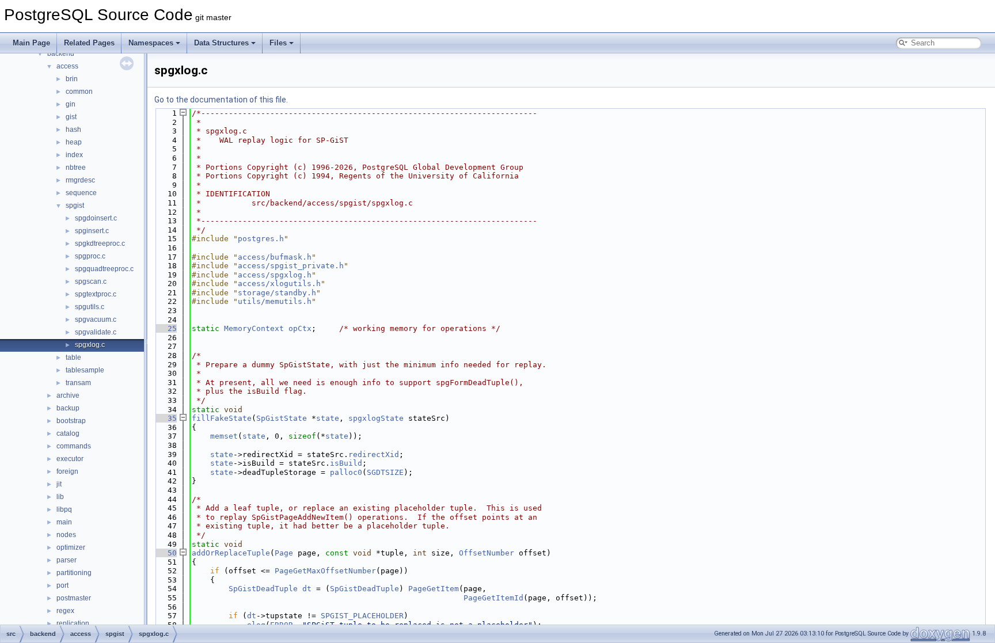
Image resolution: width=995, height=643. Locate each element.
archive (67, 395)
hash (73, 129)
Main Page (31, 43)
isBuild (346, 463)
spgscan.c (91, 281)
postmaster (73, 598)
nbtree (76, 167)
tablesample (85, 370)
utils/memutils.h (275, 301)
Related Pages (89, 43)
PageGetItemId (493, 597)
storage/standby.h (277, 292)
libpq (64, 509)
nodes (66, 535)
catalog (67, 433)
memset (224, 436)
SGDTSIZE (385, 472)
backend (60, 54)
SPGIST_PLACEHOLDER (362, 615)
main (64, 522)
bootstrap (71, 421)
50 (165, 553)
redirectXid (373, 454)
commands (73, 446)
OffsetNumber (486, 553)
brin (72, 79)
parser (66, 560)
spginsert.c (92, 231)
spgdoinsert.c (96, 218)
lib (60, 497)
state (327, 418)
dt (307, 588)
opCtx (300, 328)
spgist (75, 205)
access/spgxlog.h (275, 275)
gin (70, 104)
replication (72, 623)
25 (165, 328)
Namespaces (150, 43)
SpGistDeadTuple (263, 588)
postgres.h (261, 238)
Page (284, 553)
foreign (67, 471)
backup (67, 408)
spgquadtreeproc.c (104, 269)
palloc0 (346, 472)
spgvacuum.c (95, 319)
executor (69, 459)
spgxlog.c (90, 345)
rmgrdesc (80, 180)
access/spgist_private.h (291, 265)
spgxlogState (376, 418)
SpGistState (281, 418)
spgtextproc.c (95, 294)
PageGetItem (433, 588)
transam (78, 383)
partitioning (74, 573)
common (79, 91)
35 (165, 418)
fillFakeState (222, 418)
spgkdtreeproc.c (100, 243)
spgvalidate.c (95, 332)
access (67, 66)
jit (59, 484)
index (74, 155)
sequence (81, 193)
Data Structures (221, 43)
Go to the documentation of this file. (221, 99)
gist (71, 117)
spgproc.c (90, 256)
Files (278, 43)
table (73, 357)
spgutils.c (89, 307)
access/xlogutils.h (279, 283)
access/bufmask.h (275, 257)
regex (65, 611)
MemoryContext (254, 328)
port (62, 585)
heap (74, 142)
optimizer (70, 547)
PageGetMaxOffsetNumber (325, 570)
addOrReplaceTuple (231, 553)
